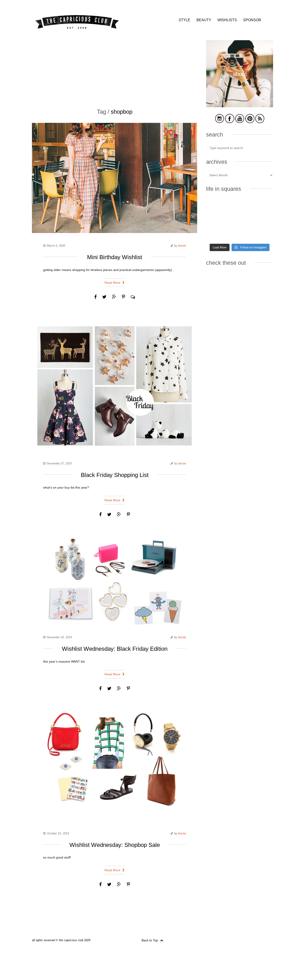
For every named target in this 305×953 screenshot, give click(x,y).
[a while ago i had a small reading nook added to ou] (239, 220)
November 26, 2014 (59, 637)
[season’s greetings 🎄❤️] (216, 206)
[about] (239, 106)
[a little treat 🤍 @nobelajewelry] (262, 206)
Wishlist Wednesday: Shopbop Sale (114, 845)
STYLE (184, 20)
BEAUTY (203, 20)
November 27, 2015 (59, 463)
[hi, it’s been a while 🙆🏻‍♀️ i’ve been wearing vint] (239, 234)
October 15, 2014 (58, 833)
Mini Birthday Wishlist (114, 257)
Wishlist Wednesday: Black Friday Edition (114, 648)
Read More (112, 282)
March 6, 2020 (56, 245)
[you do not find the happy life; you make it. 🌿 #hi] (239, 206)
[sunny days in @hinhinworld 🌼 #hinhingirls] (216, 220)
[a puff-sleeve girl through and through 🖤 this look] (262, 220)
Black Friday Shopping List (114, 475)
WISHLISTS (227, 20)
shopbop (121, 111)
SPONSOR (252, 20)
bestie (182, 245)
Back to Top (150, 940)
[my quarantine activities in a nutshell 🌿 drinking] (262, 234)
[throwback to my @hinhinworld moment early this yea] (216, 234)
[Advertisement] (114, 71)
